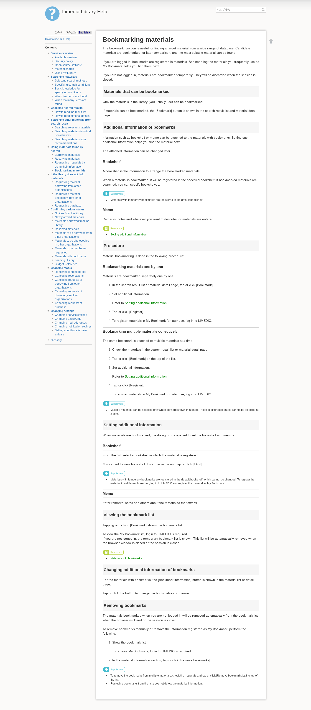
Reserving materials (67, 158)
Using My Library (65, 72)
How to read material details (72, 115)
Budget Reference (66, 264)
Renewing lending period (70, 271)
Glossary (56, 340)
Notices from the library (69, 213)
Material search (64, 69)
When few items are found (71, 96)
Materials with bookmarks (70, 256)
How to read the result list (70, 112)
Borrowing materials (67, 154)
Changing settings (62, 311)
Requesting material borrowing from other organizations (68, 186)
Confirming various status (67, 209)
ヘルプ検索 (264, 9)
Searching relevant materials (72, 127)
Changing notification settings (73, 326)
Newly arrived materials (69, 217)
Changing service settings (71, 315)
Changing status (61, 268)
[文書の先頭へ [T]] (271, 40)
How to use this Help (58, 39)
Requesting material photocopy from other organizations (68, 197)
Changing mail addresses (71, 322)
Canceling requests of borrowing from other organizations (68, 283)
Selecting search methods (71, 80)
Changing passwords (68, 318)
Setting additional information (128, 234)
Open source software (68, 65)
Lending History (64, 260)
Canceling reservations (69, 275)
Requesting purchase (68, 205)
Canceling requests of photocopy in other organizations (68, 295)
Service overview (62, 53)
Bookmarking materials (70, 170)
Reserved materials (67, 229)
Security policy (64, 61)
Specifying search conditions (72, 84)
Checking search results (67, 108)
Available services (66, 57)
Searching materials (64, 76)
